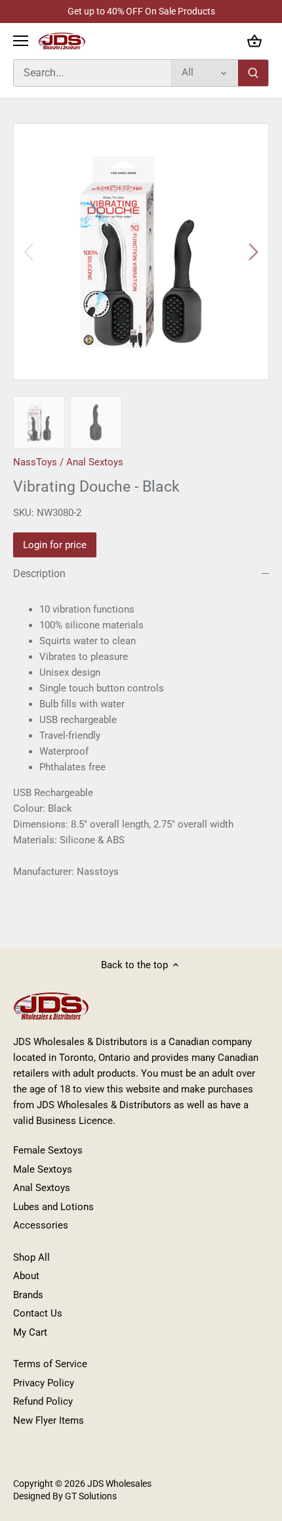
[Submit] (253, 73)
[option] (141, 252)
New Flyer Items (48, 1420)
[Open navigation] (20, 40)
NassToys (35, 462)
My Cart (30, 1332)
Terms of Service (50, 1364)
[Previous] (29, 251)
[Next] (252, 251)
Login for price (55, 545)
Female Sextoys (48, 1150)
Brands (28, 1295)
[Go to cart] (254, 41)
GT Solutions (90, 1496)
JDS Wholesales (119, 1483)
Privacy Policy (43, 1383)
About (26, 1276)
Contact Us (37, 1313)
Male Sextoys (42, 1169)
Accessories (40, 1225)
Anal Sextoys (94, 462)
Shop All (31, 1257)
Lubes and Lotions (53, 1207)
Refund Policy (43, 1401)
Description (39, 573)
